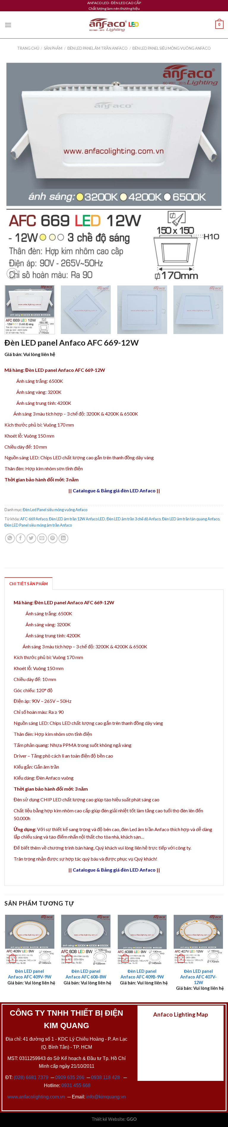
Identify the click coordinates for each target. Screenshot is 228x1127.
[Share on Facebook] (21, 538)
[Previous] (16, 171)
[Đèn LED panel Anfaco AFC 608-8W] (86, 939)
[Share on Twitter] (31, 538)
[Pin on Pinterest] (53, 538)
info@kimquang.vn (106, 1096)
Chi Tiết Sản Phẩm (28, 583)
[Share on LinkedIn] (63, 538)
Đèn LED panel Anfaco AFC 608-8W (86, 974)
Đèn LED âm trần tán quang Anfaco (190, 518)
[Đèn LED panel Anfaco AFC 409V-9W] (29, 939)
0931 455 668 (76, 1085)
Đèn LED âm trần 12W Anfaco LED (77, 518)
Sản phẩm (53, 48)
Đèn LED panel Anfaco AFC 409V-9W (29, 974)
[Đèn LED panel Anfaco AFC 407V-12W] (198, 939)
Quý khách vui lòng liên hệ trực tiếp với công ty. (143, 847)
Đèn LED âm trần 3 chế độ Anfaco (134, 518)
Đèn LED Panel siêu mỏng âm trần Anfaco (38, 525)
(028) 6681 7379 (32, 1077)
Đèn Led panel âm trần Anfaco (97, 48)
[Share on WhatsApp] (10, 538)
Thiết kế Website (107, 1119)
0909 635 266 (69, 1077)
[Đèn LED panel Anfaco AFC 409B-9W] (142, 939)
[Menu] (8, 25)
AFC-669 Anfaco (34, 518)
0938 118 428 (105, 1077)
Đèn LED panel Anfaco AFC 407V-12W (198, 977)
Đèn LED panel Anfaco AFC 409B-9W (142, 974)
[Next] (211, 171)
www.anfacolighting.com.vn (36, 1096)
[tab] (28, 583)
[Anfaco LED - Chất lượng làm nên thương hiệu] (114, 25)
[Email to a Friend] (42, 538)
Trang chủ (28, 48)
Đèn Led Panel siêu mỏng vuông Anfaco (171, 48)
